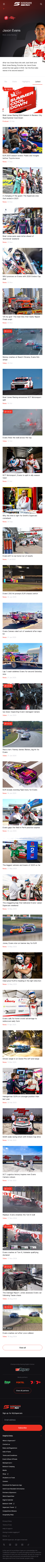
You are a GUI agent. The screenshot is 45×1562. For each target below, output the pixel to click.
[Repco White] (22, 1369)
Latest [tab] (38, 81)
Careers (5, 1481)
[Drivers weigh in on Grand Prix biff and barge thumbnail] (22, 1043)
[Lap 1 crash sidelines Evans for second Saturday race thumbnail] (22, 656)
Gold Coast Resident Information (13, 1489)
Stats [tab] (14, 81)
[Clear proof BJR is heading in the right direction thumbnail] (22, 965)
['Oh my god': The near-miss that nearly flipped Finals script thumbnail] (22, 301)
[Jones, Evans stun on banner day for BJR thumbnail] (22, 928)
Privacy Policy (7, 1521)
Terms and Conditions (10, 1455)
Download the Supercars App (12, 1485)
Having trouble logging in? (11, 1532)
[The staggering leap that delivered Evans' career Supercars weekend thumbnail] (22, 887)
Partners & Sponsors (9, 1492)
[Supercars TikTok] (28, 1544)
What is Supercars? (9, 1440)
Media (5, 1470)
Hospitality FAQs (8, 1515)
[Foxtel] (20, 1382)
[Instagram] (10, 1544)
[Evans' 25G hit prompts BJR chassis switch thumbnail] (22, 578)
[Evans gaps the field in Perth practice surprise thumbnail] (22, 812)
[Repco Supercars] (22, 4)
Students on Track (9, 1477)
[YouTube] (22, 1544)
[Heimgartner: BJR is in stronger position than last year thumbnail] (22, 1081)
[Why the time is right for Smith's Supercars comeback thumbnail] (22, 500)
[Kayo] (7, 1382)
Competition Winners (10, 1511)
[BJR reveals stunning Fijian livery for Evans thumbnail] (22, 774)
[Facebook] (16, 1544)
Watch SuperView (8, 1496)
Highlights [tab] (26, 81)
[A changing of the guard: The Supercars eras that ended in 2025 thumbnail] (22, 180)
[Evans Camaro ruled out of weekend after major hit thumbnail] (22, 616)
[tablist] (22, 80)
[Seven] (35, 1382)
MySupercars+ (7, 1463)
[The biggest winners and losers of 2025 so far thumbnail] (22, 850)
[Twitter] (4, 1544)
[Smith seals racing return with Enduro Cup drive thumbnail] (22, 1121)
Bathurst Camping (9, 1466)
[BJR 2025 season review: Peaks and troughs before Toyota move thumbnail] (22, 140)
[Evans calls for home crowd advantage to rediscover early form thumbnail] (22, 1003)
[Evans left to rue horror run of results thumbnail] (22, 540)
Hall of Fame (7, 1452)
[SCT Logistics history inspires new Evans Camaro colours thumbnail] (22, 1159)
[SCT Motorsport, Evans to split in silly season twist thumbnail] (22, 460)
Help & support (8, 1528)
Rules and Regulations (10, 1448)
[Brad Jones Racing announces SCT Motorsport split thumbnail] (22, 382)
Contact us (6, 1444)
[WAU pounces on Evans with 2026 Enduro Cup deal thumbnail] (22, 261)
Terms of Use (7, 1525)
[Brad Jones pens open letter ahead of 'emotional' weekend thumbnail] (22, 221)
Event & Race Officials (10, 1459)
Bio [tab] (5, 81)
